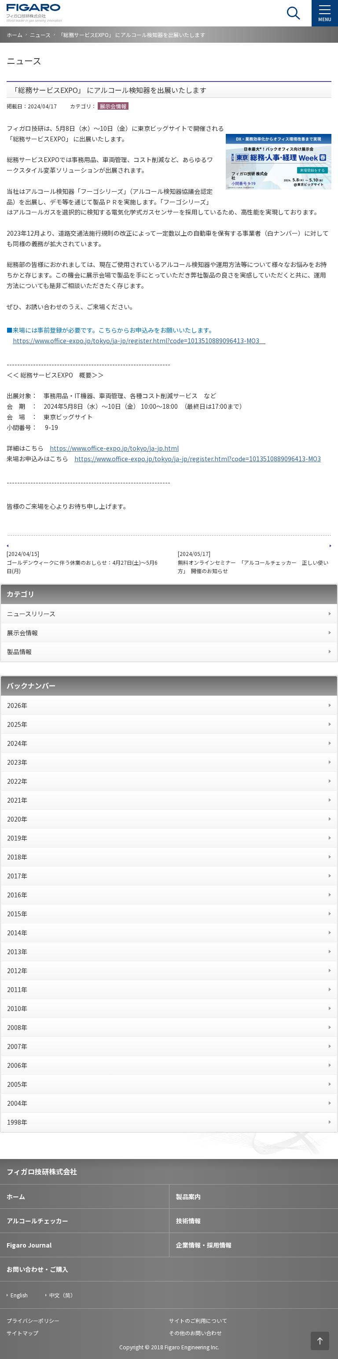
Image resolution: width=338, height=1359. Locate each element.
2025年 (17, 724)
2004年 (17, 1103)
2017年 (17, 875)
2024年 (17, 743)
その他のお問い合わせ (195, 1333)
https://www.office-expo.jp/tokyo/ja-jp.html (114, 448)
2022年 (17, 781)
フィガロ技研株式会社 (42, 1171)
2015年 (17, 913)
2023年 (17, 762)
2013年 (17, 951)
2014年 (17, 932)
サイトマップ (22, 1333)
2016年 (17, 894)
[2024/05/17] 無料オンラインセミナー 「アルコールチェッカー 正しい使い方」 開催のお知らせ (253, 562)
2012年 (17, 970)
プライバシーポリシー (33, 1320)
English (19, 1295)
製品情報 (19, 651)
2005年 (17, 1084)
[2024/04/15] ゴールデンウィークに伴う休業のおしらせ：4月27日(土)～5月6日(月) (82, 562)
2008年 (17, 1027)
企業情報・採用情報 (203, 1245)
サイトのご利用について (198, 1320)
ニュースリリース (31, 613)
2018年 (17, 856)
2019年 (17, 837)
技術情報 (188, 1220)
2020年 (17, 819)
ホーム (14, 34)
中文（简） (62, 1295)
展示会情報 (22, 632)
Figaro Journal (29, 1245)
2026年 (17, 705)
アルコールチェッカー (37, 1220)
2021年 (17, 800)
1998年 (17, 1122)
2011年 (17, 989)
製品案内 (188, 1196)
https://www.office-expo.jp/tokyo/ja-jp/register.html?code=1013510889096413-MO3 (136, 340)
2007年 (17, 1046)
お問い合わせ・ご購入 (37, 1269)
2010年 (17, 1008)
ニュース (40, 34)
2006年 (17, 1065)
